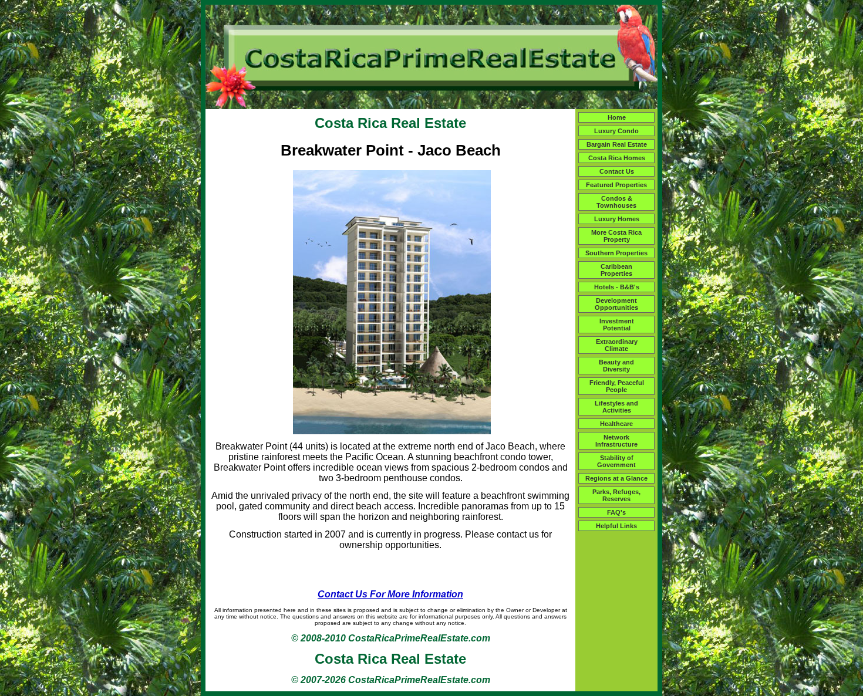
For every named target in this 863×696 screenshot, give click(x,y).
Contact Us (616, 171)
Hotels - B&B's (616, 286)
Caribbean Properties (616, 270)
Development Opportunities (616, 304)
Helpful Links (616, 525)
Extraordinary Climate (617, 345)
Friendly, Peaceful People (616, 386)
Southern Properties (616, 252)
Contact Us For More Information (390, 594)
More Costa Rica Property (616, 236)
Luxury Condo (616, 130)
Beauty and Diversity (616, 366)
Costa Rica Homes (616, 157)
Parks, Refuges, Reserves (616, 495)
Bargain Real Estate (616, 144)
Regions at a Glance (616, 478)
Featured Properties (616, 184)
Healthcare (616, 423)
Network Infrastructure (616, 441)
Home (617, 117)
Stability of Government (616, 461)
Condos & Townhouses (616, 202)
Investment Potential (616, 324)
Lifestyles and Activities (616, 407)
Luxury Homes (616, 218)
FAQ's (616, 512)
